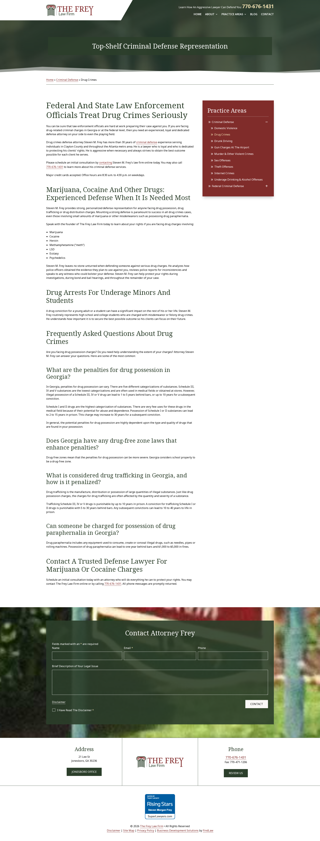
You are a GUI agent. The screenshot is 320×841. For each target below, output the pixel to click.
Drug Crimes (222, 134)
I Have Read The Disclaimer (75, 710)
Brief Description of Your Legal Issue (75, 666)
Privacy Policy (145, 830)
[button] (316, 816)
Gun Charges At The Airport (231, 147)
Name (56, 648)
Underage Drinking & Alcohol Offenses (238, 179)
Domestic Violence (225, 128)
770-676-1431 (258, 6)
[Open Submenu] (266, 122)
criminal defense (146, 142)
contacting (105, 162)
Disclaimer (59, 702)
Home (198, 14)
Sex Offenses (222, 160)
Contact (267, 14)
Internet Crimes (224, 173)
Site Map (128, 830)
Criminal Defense (223, 122)
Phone (202, 648)
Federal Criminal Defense (228, 186)
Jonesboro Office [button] (84, 772)
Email (128, 648)
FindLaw (208, 830)
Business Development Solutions (177, 830)
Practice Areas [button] (232, 14)
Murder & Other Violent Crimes (234, 154)
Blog (253, 14)
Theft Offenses (223, 167)
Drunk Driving (223, 141)
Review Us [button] (236, 773)
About (209, 14)
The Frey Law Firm (151, 826)
